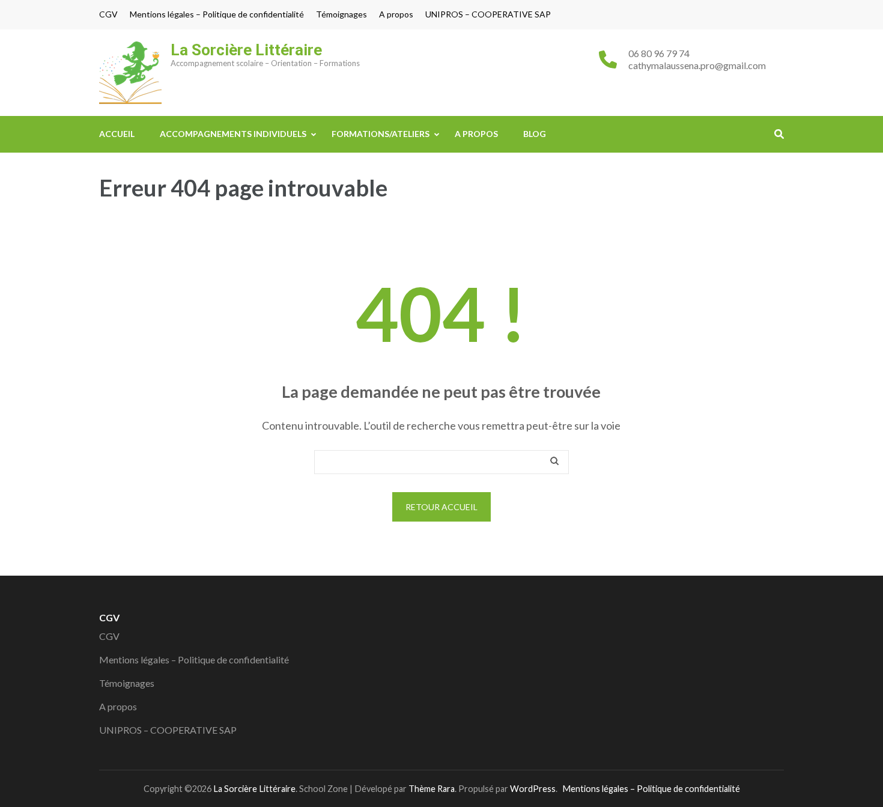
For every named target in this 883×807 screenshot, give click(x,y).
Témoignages (341, 14)
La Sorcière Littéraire (246, 50)
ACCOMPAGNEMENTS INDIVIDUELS (233, 134)
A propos (396, 14)
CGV (108, 14)
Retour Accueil (441, 507)
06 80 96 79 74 (659, 53)
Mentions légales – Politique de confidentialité (217, 14)
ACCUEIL (117, 134)
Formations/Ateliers (380, 134)
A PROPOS (476, 134)
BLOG (534, 134)
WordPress (533, 789)
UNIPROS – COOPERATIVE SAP (488, 14)
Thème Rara (431, 789)
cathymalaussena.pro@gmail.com (697, 65)
